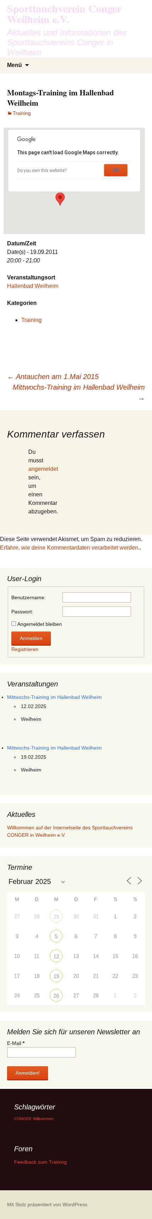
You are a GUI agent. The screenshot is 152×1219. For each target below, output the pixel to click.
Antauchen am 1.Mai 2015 (53, 376)
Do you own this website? (41, 170)
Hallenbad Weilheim (32, 286)
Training (22, 113)
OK (116, 170)
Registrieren (25, 649)
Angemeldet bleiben (39, 624)
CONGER (22, 1119)
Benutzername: (28, 597)
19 (56, 976)
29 (56, 917)
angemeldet (43, 469)
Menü (14, 65)
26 (56, 996)
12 (56, 956)
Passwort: (22, 611)
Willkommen (43, 1119)
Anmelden (31, 638)
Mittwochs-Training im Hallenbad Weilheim (79, 392)
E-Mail (15, 1043)
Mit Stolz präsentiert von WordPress (47, 1204)
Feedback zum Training (40, 1162)
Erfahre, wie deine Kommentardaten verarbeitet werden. (70, 548)
